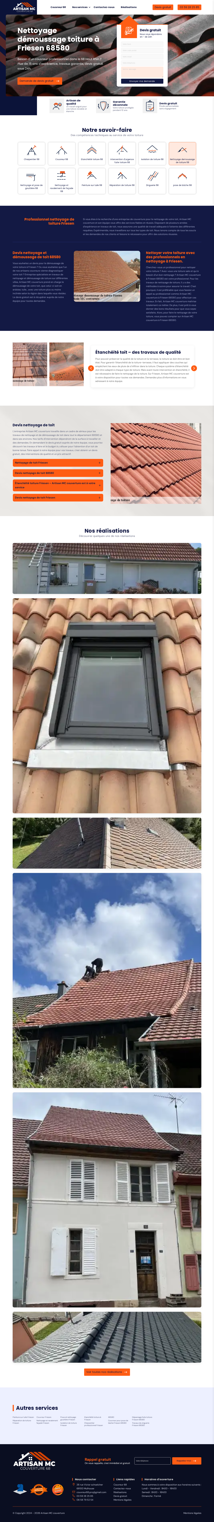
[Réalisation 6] (107, 1337)
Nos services (79, 7)
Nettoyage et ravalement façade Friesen (47, 1421)
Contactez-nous (104, 7)
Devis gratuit (163, 7)
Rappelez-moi (184, 1460)
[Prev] (91, 368)
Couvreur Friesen (44, 1417)
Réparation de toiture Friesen (22, 1421)
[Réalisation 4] (107, 980)
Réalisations (129, 7)
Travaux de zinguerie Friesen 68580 (140, 1424)
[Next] (194, 368)
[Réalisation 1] (107, 568)
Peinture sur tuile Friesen (23, 1417)
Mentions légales (122, 1499)
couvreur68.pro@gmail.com (91, 1492)
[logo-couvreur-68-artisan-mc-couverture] (24, 7)
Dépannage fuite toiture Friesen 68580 (142, 1418)
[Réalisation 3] (107, 843)
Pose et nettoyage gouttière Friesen (68, 1418)
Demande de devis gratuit (37, 81)
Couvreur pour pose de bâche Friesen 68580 (118, 1421)
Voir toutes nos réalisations (104, 1372)
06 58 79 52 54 (85, 1499)
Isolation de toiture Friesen (68, 1424)
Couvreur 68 (58, 7)
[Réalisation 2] (107, 705)
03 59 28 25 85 (189, 7)
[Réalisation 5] (107, 1199)
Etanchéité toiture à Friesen (92, 1418)
